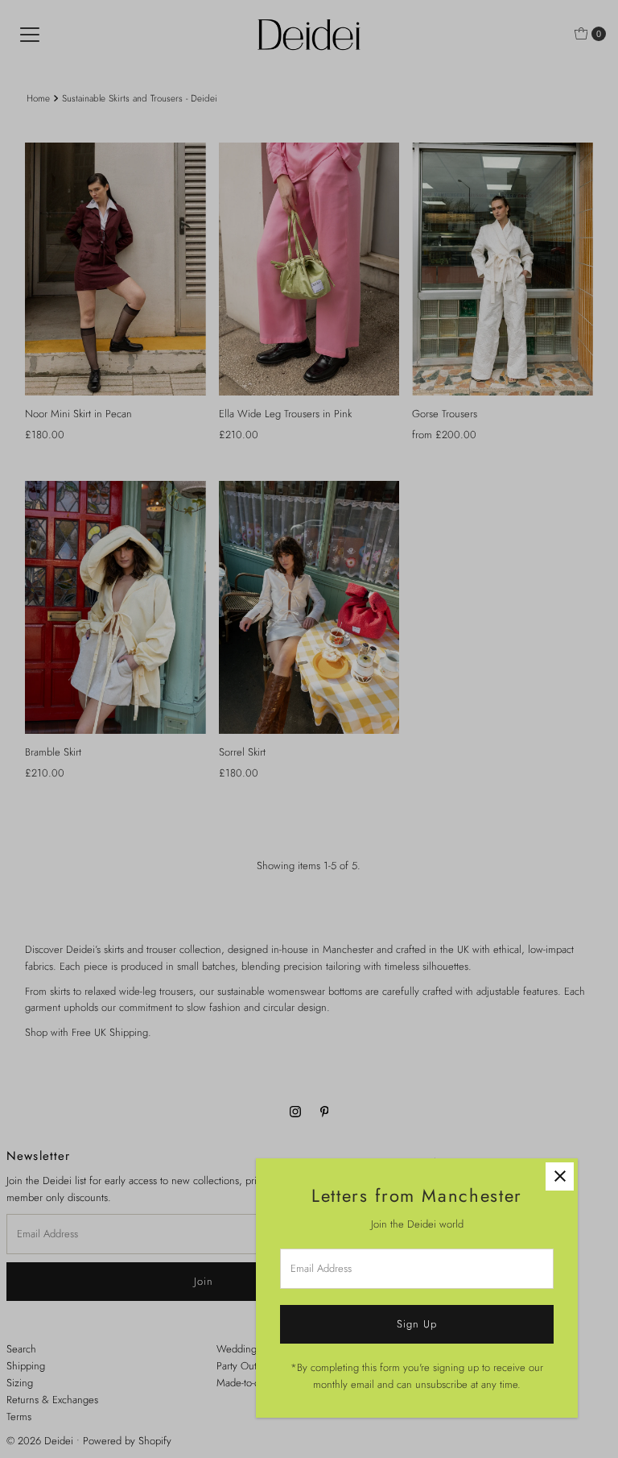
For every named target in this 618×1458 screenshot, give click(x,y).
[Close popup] (560, 1176)
